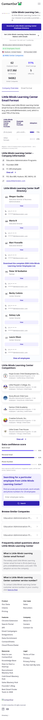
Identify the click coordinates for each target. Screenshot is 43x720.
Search (23, 503)
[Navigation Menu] (39, 3)
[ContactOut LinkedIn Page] (3, 709)
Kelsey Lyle (14, 315)
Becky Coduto (16, 293)
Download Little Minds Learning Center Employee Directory (21, 27)
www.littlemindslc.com (15, 181)
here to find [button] (12, 590)
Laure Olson (15, 337)
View (21, 206)
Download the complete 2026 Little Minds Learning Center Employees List (21, 264)
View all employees (21, 358)
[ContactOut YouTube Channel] (7, 709)
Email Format (26, 88)
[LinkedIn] (12, 20)
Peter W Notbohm (18, 271)
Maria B (13, 220)
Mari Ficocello (16, 242)
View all (20, 439)
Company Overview (10, 88)
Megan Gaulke (16, 196)
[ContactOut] (12, 3)
